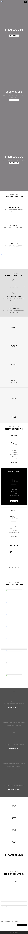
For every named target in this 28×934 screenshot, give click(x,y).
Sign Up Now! (14, 462)
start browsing (14, 35)
